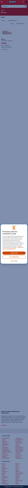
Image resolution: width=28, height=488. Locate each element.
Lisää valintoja (13, 261)
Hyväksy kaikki (14, 253)
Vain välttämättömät (14, 257)
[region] (14, 244)
